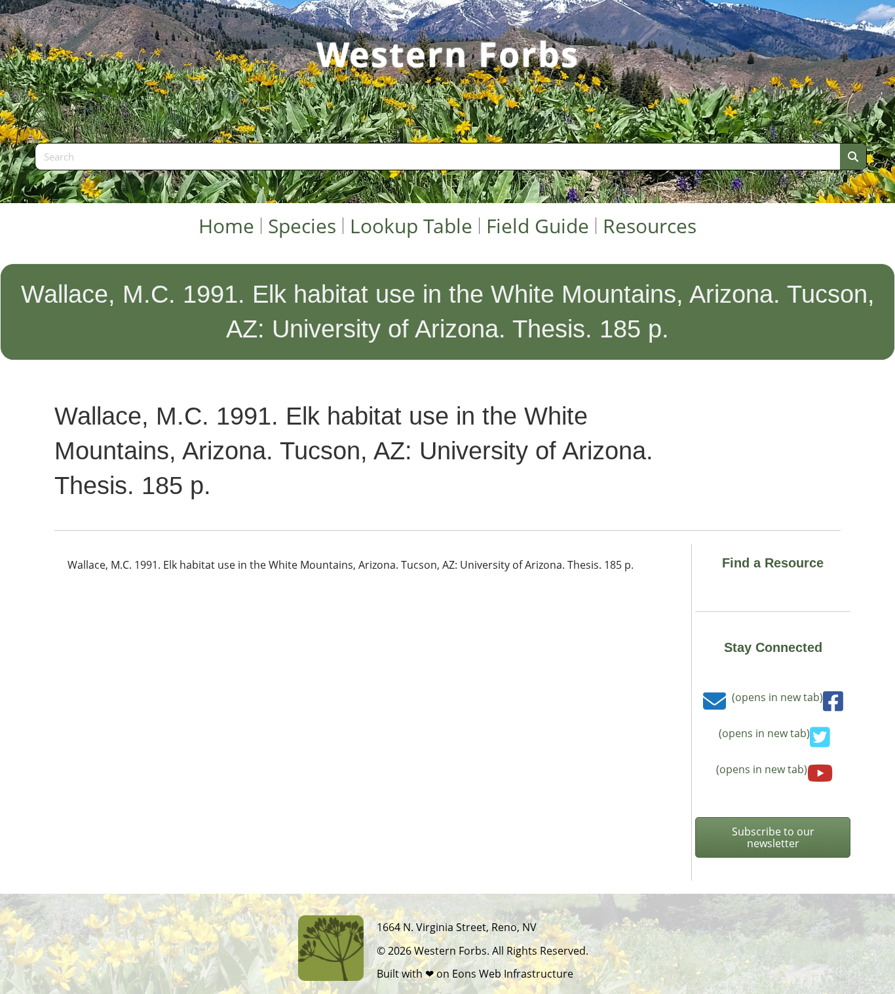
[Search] (853, 156)
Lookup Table (411, 226)
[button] (772, 837)
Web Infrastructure (526, 973)
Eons (464, 973)
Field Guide (537, 226)
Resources (649, 226)
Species (302, 226)
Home (226, 226)
